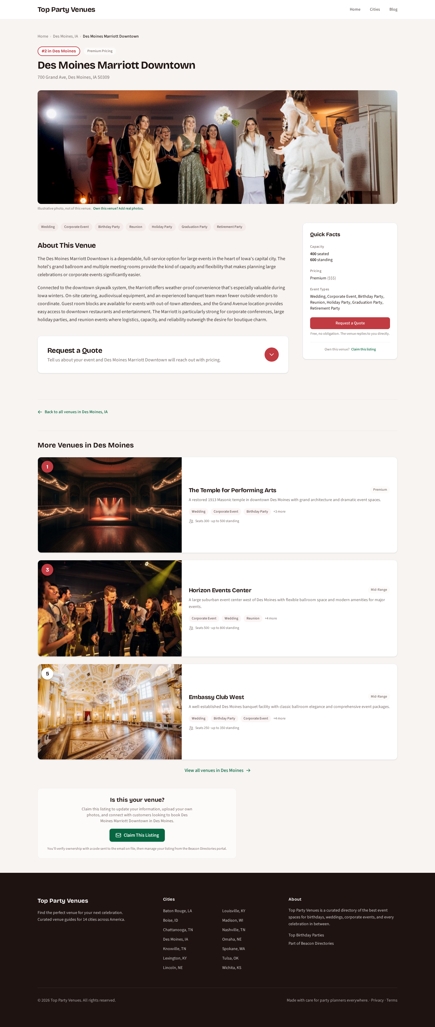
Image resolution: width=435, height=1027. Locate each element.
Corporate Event (76, 226)
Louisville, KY (233, 911)
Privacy (377, 1000)
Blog (393, 9)
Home (355, 9)
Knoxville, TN (174, 949)
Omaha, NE (231, 939)
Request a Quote (350, 323)
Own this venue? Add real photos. (118, 208)
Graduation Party (194, 226)
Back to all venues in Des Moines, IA (76, 412)
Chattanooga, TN (178, 930)
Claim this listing (363, 349)
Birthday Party (109, 226)
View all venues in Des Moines (214, 770)
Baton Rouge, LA (177, 911)
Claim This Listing (141, 835)
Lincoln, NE (173, 968)
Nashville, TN (233, 930)
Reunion (135, 226)
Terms (391, 1000)
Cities (375, 9)
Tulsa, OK (230, 958)
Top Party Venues (66, 9)
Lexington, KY (175, 958)
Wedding (48, 226)
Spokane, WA (233, 949)
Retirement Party (229, 226)
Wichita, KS (231, 968)
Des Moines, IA (65, 36)
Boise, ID (170, 920)
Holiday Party (162, 226)
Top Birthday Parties (306, 935)
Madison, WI (232, 920)
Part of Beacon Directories (311, 943)
